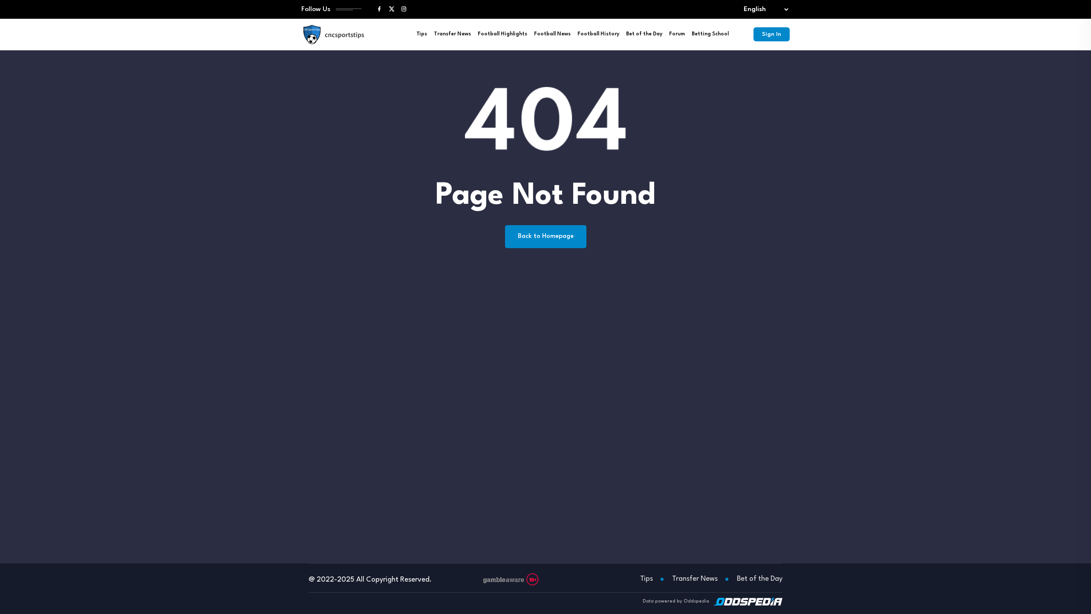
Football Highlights (502, 34)
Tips (421, 34)
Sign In (771, 34)
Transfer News (452, 34)
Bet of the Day (644, 34)
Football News (552, 34)
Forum (677, 34)
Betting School (710, 34)
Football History (598, 34)
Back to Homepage (546, 236)
